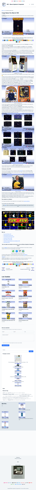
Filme (19, 394)
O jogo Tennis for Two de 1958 (8, 239)
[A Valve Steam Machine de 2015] (25, 315)
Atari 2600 (6, 15)
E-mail (15, 331)
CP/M (15, 394)
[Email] (21, 40)
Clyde (10, 15)
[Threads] (16, 42)
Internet (9, 396)
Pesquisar (4, 349)
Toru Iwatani (28, 15)
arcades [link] (16, 73)
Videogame (31, 15)
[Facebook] (3, 40)
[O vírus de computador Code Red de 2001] (26, 406)
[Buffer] (24, 40)
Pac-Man (15, 15)
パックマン (5, 16)
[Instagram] (18, 42)
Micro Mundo (5, 397)
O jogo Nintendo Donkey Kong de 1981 (9, 236)
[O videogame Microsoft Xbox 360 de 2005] (8, 304)
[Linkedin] (7, 40)
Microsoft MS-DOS (26, 397)
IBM (23, 394)
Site (25, 331)
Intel (30, 394)
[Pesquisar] (29, 4)
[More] (19, 42)
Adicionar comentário (5, 334)
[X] (4, 40)
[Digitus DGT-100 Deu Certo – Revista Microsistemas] (18, 472)
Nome (3, 331)
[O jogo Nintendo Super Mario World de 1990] (8, 315)
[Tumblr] (13, 40)
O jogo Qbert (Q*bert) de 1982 (8, 238)
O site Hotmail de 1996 (5, 428)
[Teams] (19, 40)
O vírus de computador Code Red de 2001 (18, 381)
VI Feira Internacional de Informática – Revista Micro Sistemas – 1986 (18, 362)
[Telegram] (18, 40)
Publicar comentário (5, 345)
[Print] (22, 40)
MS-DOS (9, 398)
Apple (4, 392)
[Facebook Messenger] (16, 40)
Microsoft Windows (5, 398)
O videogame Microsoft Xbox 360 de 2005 (8, 309)
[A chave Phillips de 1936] (8, 282)
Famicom (17, 394)
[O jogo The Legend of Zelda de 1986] (8, 293)
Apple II (9, 392)
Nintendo (16, 398)
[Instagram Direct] (20, 251)
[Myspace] (27, 40)
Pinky (23, 15)
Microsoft (22, 397)
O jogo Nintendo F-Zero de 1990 (23, 309)
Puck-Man (25, 15)
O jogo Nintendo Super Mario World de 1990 (8, 320)
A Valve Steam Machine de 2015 (23, 320)
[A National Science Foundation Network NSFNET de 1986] (26, 414)
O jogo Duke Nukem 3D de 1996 (23, 298)
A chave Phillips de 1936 (18, 386)
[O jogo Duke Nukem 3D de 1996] (25, 293)
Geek (21, 394)
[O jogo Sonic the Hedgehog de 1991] (25, 282)
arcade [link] (19, 46)
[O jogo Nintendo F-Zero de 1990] (25, 304)
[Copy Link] (9, 40)
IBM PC (27, 394)
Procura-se (3, 256)
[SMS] (31, 40)
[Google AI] (25, 40)
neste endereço (25, 254)
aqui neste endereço (27, 201)
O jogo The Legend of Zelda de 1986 (7, 298)
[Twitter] (6, 40)
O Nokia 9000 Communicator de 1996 (18, 367)
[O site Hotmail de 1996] (9, 424)
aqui (5, 205)
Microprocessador (10, 397)
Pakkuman (18, 15)
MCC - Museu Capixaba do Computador (15, 4)
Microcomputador (24, 396)
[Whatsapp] (15, 40)
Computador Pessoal (8, 394)
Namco (13, 15)
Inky (11, 15)
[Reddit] (12, 40)
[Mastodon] (33, 40)
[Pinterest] (10, 40)
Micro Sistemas (16, 397)
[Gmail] (30, 40)
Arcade (4, 15)
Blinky (8, 15)
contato (5, 247)
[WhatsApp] (13, 251)
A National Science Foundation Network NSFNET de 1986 (18, 376)
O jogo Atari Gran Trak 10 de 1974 (8, 235)
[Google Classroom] (28, 40)
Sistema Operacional (23, 398)
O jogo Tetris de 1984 (7, 242)
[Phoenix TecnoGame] (18, 458)
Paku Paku (21, 15)
